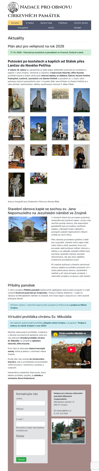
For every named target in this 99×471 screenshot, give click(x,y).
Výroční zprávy (81, 23)
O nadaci (30, 23)
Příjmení (19, 409)
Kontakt (77, 27)
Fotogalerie (23, 27)
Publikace (63, 23)
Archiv (51, 27)
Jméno (19, 398)
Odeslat (21, 459)
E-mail (20, 419)
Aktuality (15, 23)
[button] (53, 431)
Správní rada (46, 23)
